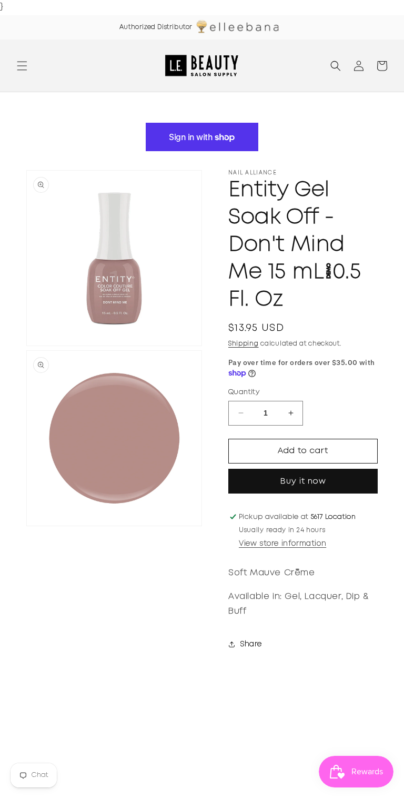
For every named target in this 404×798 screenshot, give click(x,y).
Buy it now (303, 481)
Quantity (243, 392)
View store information (282, 543)
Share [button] (251, 644)
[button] (22, 65)
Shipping (243, 344)
